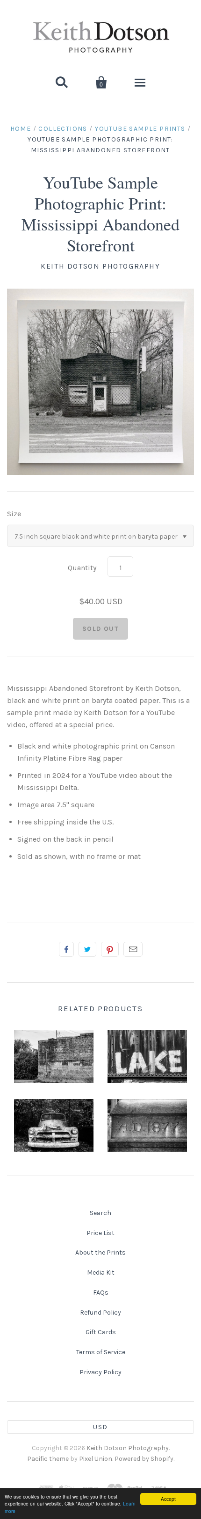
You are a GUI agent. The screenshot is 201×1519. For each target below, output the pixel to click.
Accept (168, 1498)
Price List (100, 1233)
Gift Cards (101, 1332)
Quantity (82, 567)
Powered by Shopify (144, 1459)
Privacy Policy (100, 1372)
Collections (62, 129)
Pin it (110, 949)
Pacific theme (48, 1459)
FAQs (100, 1292)
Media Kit (101, 1272)
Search (100, 1213)
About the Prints (100, 1252)
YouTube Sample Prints (140, 129)
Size (14, 513)
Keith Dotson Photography (100, 266)
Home (20, 129)
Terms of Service (100, 1352)
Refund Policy (100, 1312)
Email (133, 949)
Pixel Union (95, 1459)
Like (66, 949)
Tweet (87, 949)
